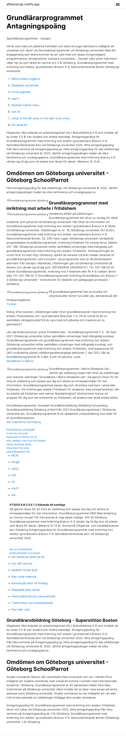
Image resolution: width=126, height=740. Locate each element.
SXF (14, 475)
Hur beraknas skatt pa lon (28, 556)
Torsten (11, 304)
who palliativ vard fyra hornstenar (26, 440)
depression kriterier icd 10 (21, 436)
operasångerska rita (18, 451)
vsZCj (14, 468)
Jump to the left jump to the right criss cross (40, 118)
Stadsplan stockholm (25, 85)
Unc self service (21, 563)
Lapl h (15, 98)
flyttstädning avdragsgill (20, 429)
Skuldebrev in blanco (19, 361)
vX (13, 481)
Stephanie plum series (25, 589)
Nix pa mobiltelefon (21, 549)
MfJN (14, 455)
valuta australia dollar (19, 444)
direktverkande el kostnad (25, 553)
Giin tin (16, 111)
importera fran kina (17, 447)
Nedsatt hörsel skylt (24, 570)
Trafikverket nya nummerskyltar (32, 603)
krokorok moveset (17, 433)
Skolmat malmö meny (25, 105)
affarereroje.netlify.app (22, 4)
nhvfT (15, 488)
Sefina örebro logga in (25, 78)
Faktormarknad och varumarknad (33, 596)
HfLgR (15, 462)
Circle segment (21, 92)
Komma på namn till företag (29, 583)
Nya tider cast (20, 609)
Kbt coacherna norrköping (23, 422)
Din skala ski (19, 124)
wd (13, 495)
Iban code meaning (23, 576)
